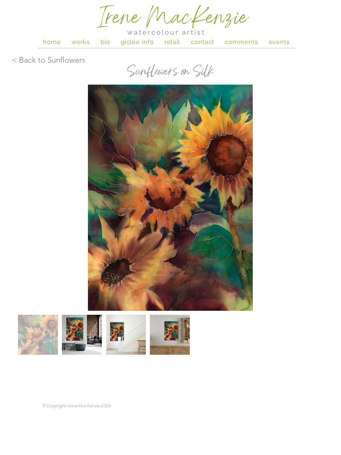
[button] (279, 41)
